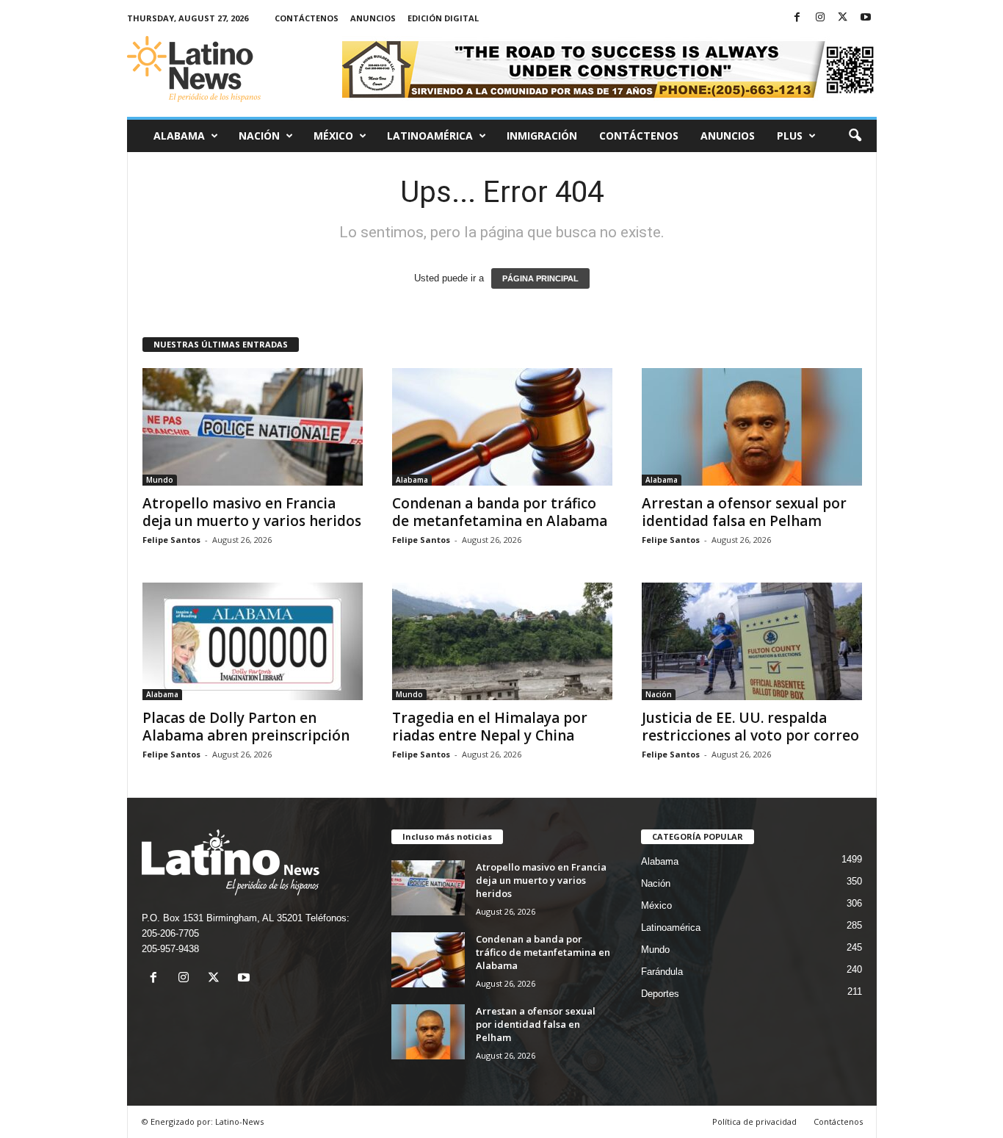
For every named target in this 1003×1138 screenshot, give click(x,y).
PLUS (790, 136)
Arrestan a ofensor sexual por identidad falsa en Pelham (744, 512)
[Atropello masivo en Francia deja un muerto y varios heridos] (252, 427)
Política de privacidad (754, 1121)
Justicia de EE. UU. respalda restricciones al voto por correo (750, 726)
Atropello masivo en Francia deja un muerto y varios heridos (251, 512)
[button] (855, 136)
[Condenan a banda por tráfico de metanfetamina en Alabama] (502, 427)
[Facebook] (797, 18)
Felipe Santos (171, 539)
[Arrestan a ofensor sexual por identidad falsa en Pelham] (752, 427)
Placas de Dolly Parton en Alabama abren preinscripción (246, 726)
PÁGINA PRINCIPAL (540, 278)
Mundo (159, 480)
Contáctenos (306, 18)
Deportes (660, 993)
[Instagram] (820, 18)
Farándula (662, 971)
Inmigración (542, 136)
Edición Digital (443, 18)
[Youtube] (866, 18)
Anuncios (373, 18)
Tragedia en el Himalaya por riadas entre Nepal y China (489, 726)
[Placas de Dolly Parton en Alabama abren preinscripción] (252, 641)
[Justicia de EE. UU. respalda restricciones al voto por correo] (752, 641)
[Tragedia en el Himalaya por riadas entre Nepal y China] (502, 641)
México (333, 136)
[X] (843, 18)
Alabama (179, 136)
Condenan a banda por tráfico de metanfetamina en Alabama (499, 512)
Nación (259, 136)
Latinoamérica (430, 136)
